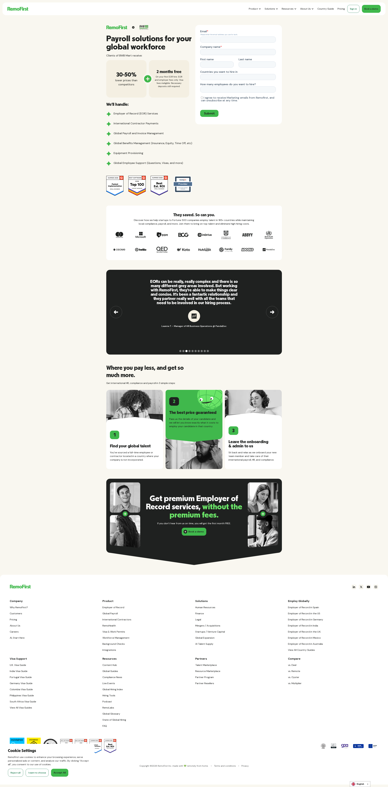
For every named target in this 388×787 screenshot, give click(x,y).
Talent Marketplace (206, 665)
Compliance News (112, 677)
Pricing (341, 8)
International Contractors (116, 619)
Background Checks (113, 643)
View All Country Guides (301, 650)
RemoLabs (108, 707)
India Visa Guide (18, 671)
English (360, 784)
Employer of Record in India (303, 625)
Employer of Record (113, 607)
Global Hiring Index (112, 689)
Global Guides (110, 671)
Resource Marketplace (207, 671)
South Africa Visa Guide (23, 701)
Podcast (107, 701)
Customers (16, 613)
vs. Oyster (293, 677)
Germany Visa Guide (21, 683)
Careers (14, 631)
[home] (17, 9)
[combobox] (360, 784)
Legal (198, 619)
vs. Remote (294, 671)
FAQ (104, 726)
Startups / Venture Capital (210, 631)
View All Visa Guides (21, 707)
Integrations (109, 650)
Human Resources (205, 607)
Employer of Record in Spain (303, 607)
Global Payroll (110, 613)
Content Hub (109, 665)
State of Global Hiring (114, 719)
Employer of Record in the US (304, 613)
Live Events (108, 683)
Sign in (353, 8)
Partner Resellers (204, 683)
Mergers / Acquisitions (207, 625)
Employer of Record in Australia (305, 643)
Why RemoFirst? (19, 607)
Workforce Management (115, 637)
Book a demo (371, 8)
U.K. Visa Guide (18, 665)
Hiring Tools (108, 695)
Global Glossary (111, 713)
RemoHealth (109, 625)
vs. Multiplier (295, 683)
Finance (199, 613)
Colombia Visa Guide (21, 689)
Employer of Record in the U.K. (304, 631)
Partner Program (204, 677)
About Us (15, 625)
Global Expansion (205, 637)
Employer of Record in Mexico (304, 637)
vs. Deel (292, 665)
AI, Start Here (17, 637)
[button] (255, 9)
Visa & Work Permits (113, 631)
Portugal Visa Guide (21, 677)
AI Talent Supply (204, 643)
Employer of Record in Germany (305, 619)
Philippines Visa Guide (22, 695)
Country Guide (325, 8)
